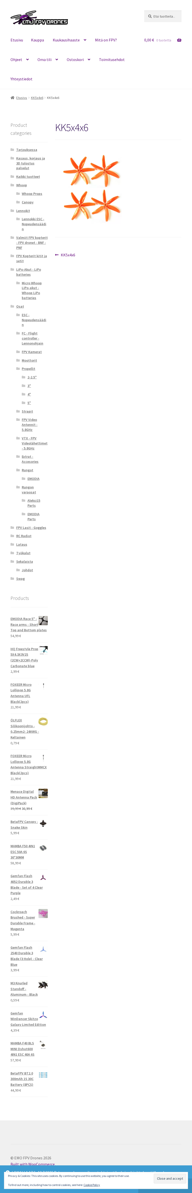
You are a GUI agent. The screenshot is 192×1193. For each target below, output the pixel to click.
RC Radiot (24, 536)
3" (29, 385)
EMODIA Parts (34, 516)
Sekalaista (24, 561)
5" (29, 403)
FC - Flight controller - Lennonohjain (32, 338)
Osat (20, 306)
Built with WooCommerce (32, 1164)
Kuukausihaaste (66, 39)
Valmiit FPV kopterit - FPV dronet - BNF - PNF (32, 242)
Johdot (27, 570)
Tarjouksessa (26, 149)
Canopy (28, 202)
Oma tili (45, 59)
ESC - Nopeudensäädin (34, 320)
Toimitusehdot (112, 59)
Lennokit (23, 210)
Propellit (28, 368)
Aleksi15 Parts (34, 503)
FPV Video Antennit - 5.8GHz (30, 424)
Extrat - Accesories (30, 459)
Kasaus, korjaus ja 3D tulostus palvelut (30, 163)
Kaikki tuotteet (28, 176)
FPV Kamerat (32, 352)
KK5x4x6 (37, 97)
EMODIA (34, 478)
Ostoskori (75, 59)
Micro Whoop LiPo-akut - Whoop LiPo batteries (32, 290)
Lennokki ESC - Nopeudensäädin (34, 224)
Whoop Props (32, 193)
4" (29, 394)
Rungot (27, 470)
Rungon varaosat (29, 489)
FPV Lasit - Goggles (31, 527)
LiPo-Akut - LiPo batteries (28, 272)
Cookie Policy (92, 1185)
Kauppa (37, 39)
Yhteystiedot (21, 78)
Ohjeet (16, 59)
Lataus (21, 544)
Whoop (21, 185)
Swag (20, 578)
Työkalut (23, 553)
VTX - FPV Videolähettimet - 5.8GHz (35, 443)
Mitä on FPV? (106, 39)
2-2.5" (32, 377)
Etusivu (16, 39)
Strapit (27, 411)
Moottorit (29, 360)
